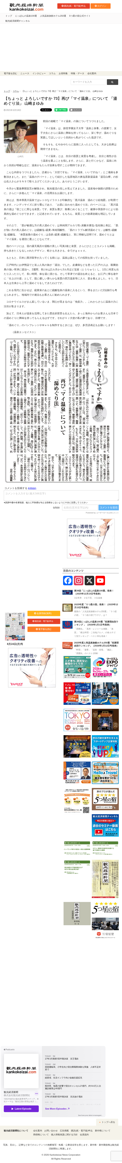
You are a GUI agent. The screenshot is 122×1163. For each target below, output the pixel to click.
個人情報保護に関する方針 (64, 1134)
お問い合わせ (51, 1130)
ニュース (24, 73)
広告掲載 (64, 1130)
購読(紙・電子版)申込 (75, 6)
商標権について (41, 1134)
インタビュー (39, 73)
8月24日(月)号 (15, 644)
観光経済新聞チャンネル (17, 21)
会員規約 (84, 1134)
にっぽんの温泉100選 (26, 16)
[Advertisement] (61, 47)
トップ (8, 16)
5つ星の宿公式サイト (80, 16)
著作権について (102, 1130)
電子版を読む (10, 73)
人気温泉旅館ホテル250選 (53, 16)
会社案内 (91, 73)
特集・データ (77, 73)
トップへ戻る (108, 1122)
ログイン (101, 6)
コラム (52, 73)
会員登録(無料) (44, 613)
